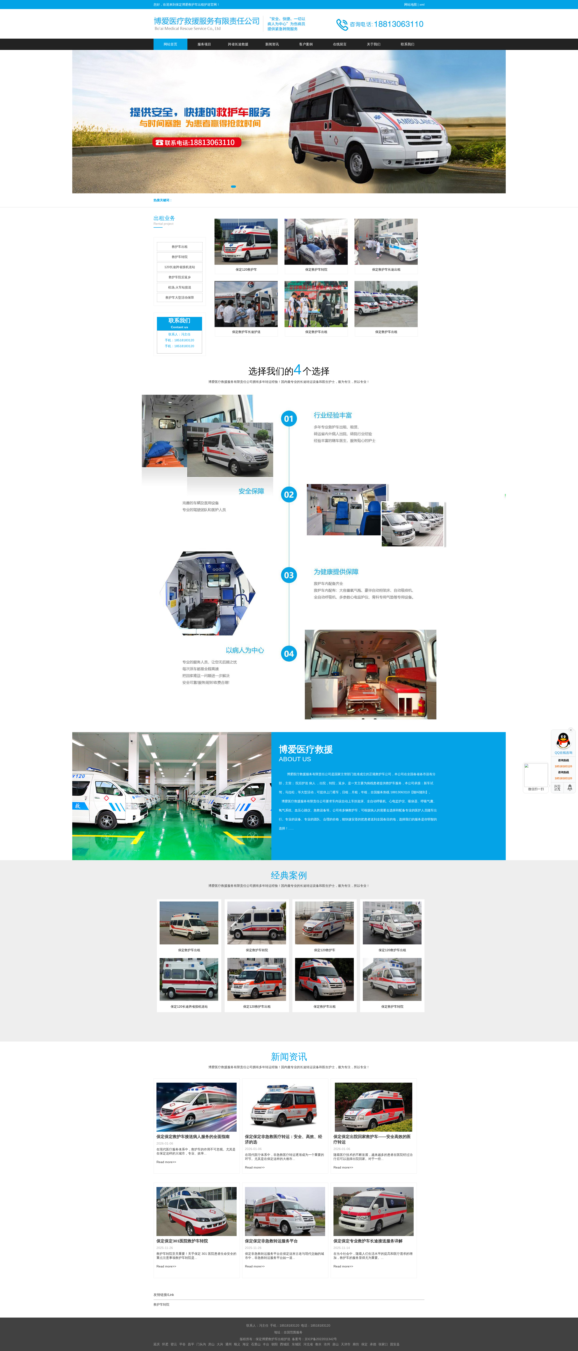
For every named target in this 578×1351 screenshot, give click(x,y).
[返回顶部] (570, 787)
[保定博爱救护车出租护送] (230, 23)
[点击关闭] (570, 729)
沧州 (327, 1344)
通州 (228, 1344)
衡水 (318, 1344)
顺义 (237, 1344)
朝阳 (274, 1344)
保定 (364, 1344)
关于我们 (373, 44)
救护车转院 (180, 257)
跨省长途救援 (238, 44)
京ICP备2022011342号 (321, 1339)
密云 (174, 1344)
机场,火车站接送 (179, 287)
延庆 (157, 1344)
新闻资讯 (272, 44)
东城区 (296, 1344)
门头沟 (201, 1344)
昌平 (191, 1344)
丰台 (266, 1344)
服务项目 (204, 44)
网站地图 (410, 4)
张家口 (383, 1344)
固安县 (395, 1344)
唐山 (335, 1344)
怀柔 (165, 1344)
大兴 (220, 1344)
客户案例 (306, 44)
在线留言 (340, 44)
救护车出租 (180, 246)
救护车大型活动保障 (179, 297)
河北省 (308, 1344)
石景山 (256, 1344)
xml (422, 4)
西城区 (284, 1344)
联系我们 (407, 44)
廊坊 (356, 1344)
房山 (211, 1344)
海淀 (245, 1344)
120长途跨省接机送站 (179, 267)
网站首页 (170, 44)
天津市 (345, 1344)
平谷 (182, 1344)
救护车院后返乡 (180, 277)
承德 (373, 1344)
